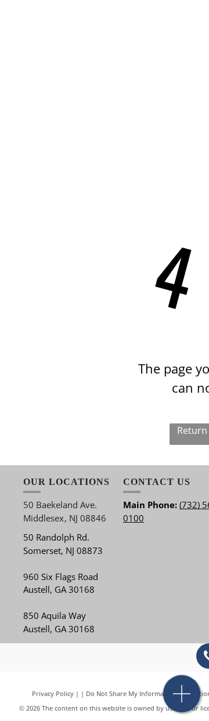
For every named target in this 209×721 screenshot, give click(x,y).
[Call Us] (182, 700)
